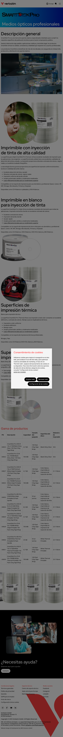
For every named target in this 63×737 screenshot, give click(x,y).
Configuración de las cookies (38, 384)
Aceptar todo (30, 379)
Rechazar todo (43, 379)
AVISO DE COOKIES (20, 372)
